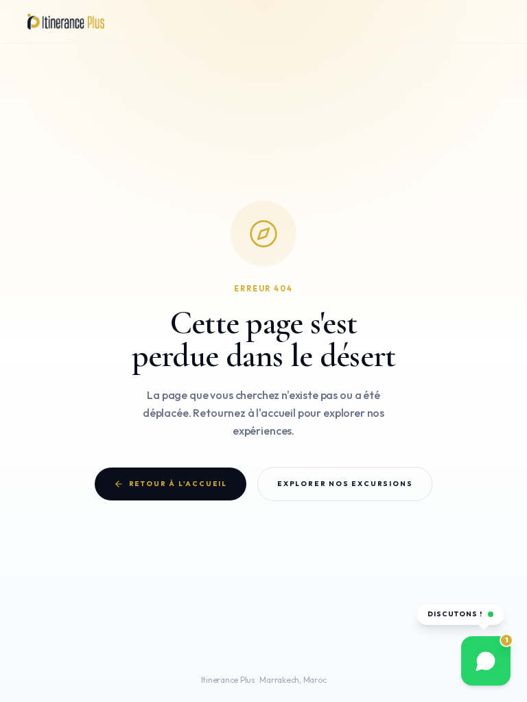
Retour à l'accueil (178, 483)
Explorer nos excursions (344, 486)
